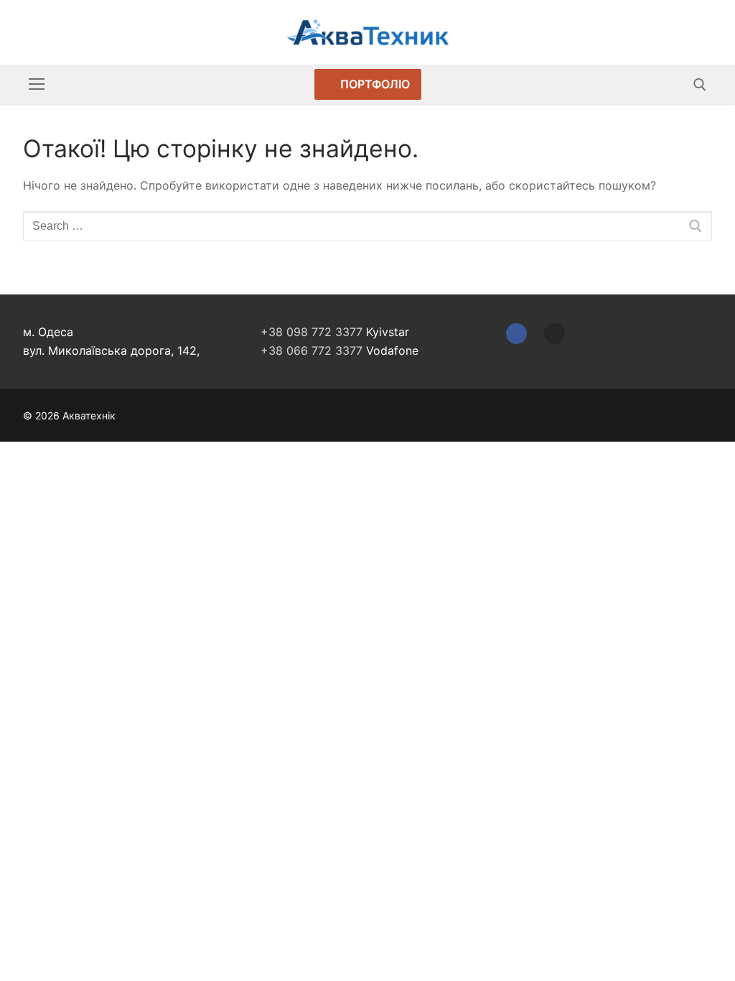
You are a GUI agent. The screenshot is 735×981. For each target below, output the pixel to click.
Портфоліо (373, 84)
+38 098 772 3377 (311, 332)
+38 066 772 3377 (311, 350)
